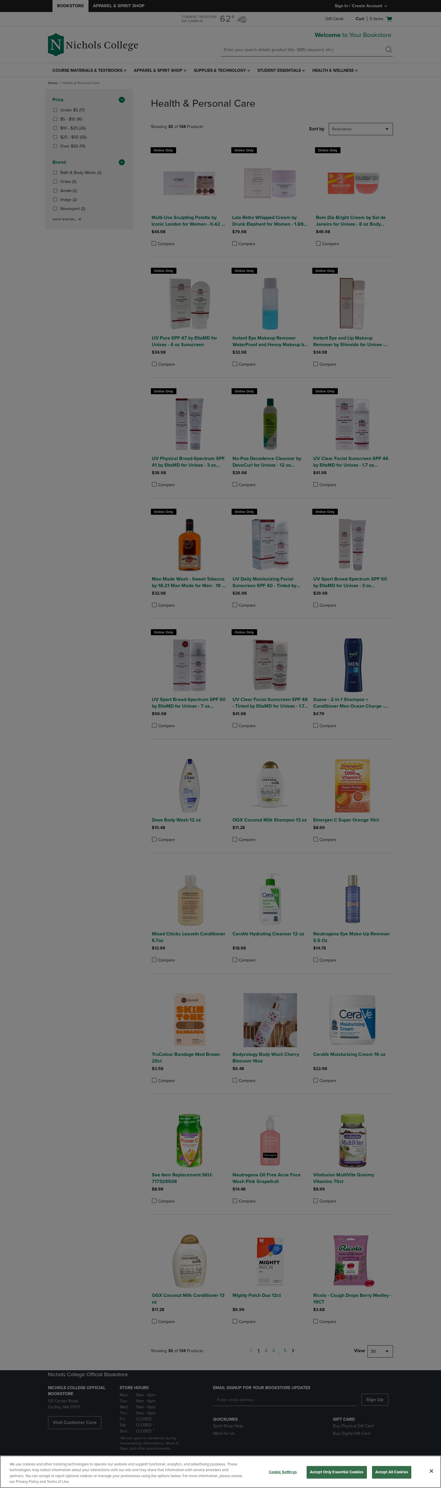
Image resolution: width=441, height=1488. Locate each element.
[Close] (431, 1470)
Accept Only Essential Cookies (337, 1472)
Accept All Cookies (391, 1472)
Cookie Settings (283, 1472)
